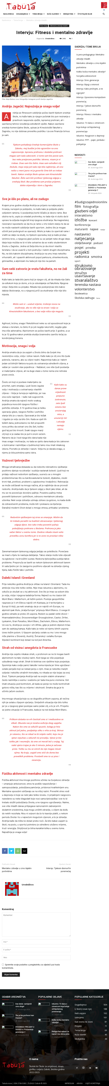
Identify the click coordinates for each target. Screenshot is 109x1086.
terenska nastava (88, 284)
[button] (103, 14)
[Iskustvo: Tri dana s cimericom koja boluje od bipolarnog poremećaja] (44, 1007)
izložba (81, 219)
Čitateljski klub (85, 14)
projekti (82, 252)
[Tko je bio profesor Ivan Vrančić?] (80, 176)
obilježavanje (83, 242)
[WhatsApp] (18, 851)
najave (94, 229)
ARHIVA (80, 1083)
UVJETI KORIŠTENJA (92, 1083)
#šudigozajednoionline (91, 201)
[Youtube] (96, 1068)
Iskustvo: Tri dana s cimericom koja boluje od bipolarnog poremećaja (90, 127)
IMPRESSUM (69, 1083)
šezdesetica (81, 293)
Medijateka (68, 14)
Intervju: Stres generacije (87, 80)
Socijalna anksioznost (86, 76)
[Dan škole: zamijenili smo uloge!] (80, 165)
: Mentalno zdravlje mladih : (59, 26)
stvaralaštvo (86, 280)
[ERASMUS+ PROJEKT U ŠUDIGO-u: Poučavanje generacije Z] (80, 188)
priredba (91, 247)
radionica (82, 256)
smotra (96, 256)
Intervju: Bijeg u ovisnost (87, 84)
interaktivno (84, 215)
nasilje (102, 230)
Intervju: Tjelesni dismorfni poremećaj (58, 870)
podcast (98, 243)
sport (77, 261)
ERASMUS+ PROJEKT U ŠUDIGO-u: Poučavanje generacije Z (97, 187)
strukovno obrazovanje (85, 267)
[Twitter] (11, 851)
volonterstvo (85, 289)
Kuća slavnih (53, 14)
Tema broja (37, 14)
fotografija (90, 206)
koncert (93, 220)
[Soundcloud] (90, 1068)
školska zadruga (84, 297)
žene (98, 298)
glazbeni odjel (86, 210)
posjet (79, 247)
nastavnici (83, 234)
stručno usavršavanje (85, 274)
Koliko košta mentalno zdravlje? (91, 71)
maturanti (81, 229)
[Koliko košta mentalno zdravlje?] (44, 1023)
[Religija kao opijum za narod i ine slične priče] (44, 1034)
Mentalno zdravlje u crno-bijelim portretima (17, 870)
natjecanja (85, 238)
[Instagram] (83, 1068)
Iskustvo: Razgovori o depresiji (90, 135)
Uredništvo (49, 38)
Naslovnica (8, 14)
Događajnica (22, 14)
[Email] (24, 851)
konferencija (83, 224)
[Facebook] (5, 851)
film (78, 206)
